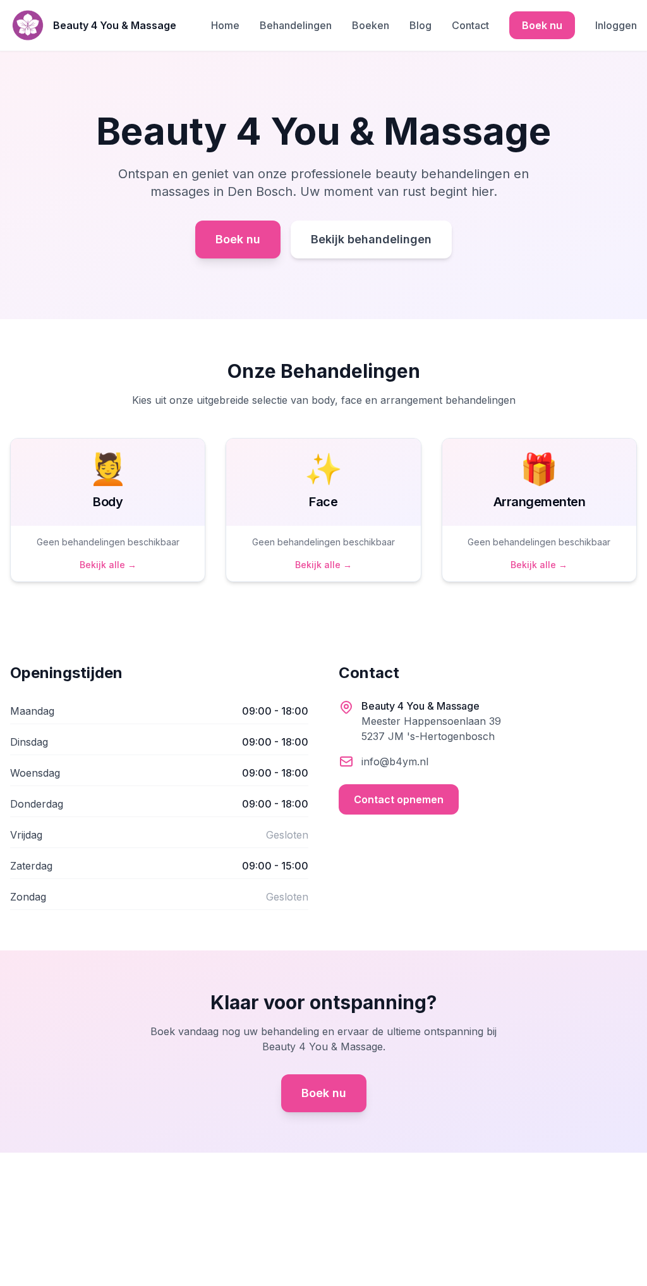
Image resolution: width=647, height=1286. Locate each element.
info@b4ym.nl (394, 761)
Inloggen (616, 25)
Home (225, 25)
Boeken (370, 25)
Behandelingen (296, 25)
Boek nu (542, 25)
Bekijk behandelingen (371, 239)
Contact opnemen (399, 799)
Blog (420, 25)
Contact (470, 25)
